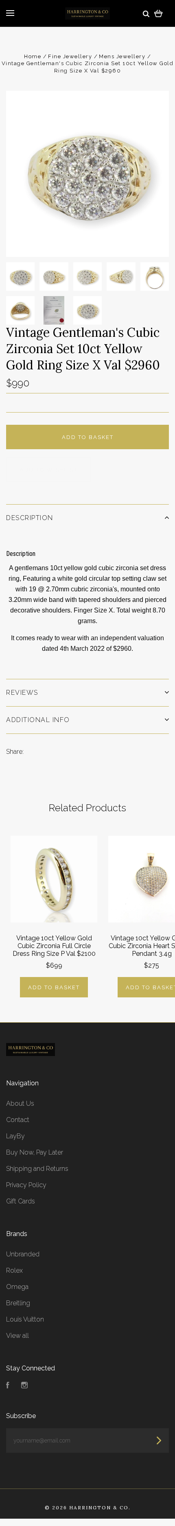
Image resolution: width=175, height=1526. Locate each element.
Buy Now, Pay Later (34, 1152)
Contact (17, 1120)
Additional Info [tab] (38, 720)
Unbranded (22, 1254)
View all (17, 1335)
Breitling (18, 1303)
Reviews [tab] (22, 692)
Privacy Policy (26, 1185)
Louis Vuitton (25, 1319)
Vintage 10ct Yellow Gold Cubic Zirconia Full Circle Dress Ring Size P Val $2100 (54, 945)
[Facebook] (7, 1386)
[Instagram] (24, 1386)
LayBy (15, 1136)
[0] (158, 13)
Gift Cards (20, 1201)
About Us (20, 1103)
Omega (17, 1287)
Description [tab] (29, 518)
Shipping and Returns (37, 1168)
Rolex (14, 1270)
